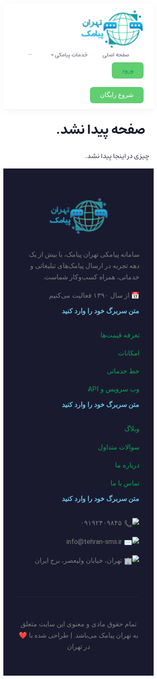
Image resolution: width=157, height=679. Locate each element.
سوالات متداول (118, 447)
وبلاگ (131, 429)
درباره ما (127, 465)
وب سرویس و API (113, 389)
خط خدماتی (123, 371)
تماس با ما (125, 483)
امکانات (128, 353)
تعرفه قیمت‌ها (119, 335)
